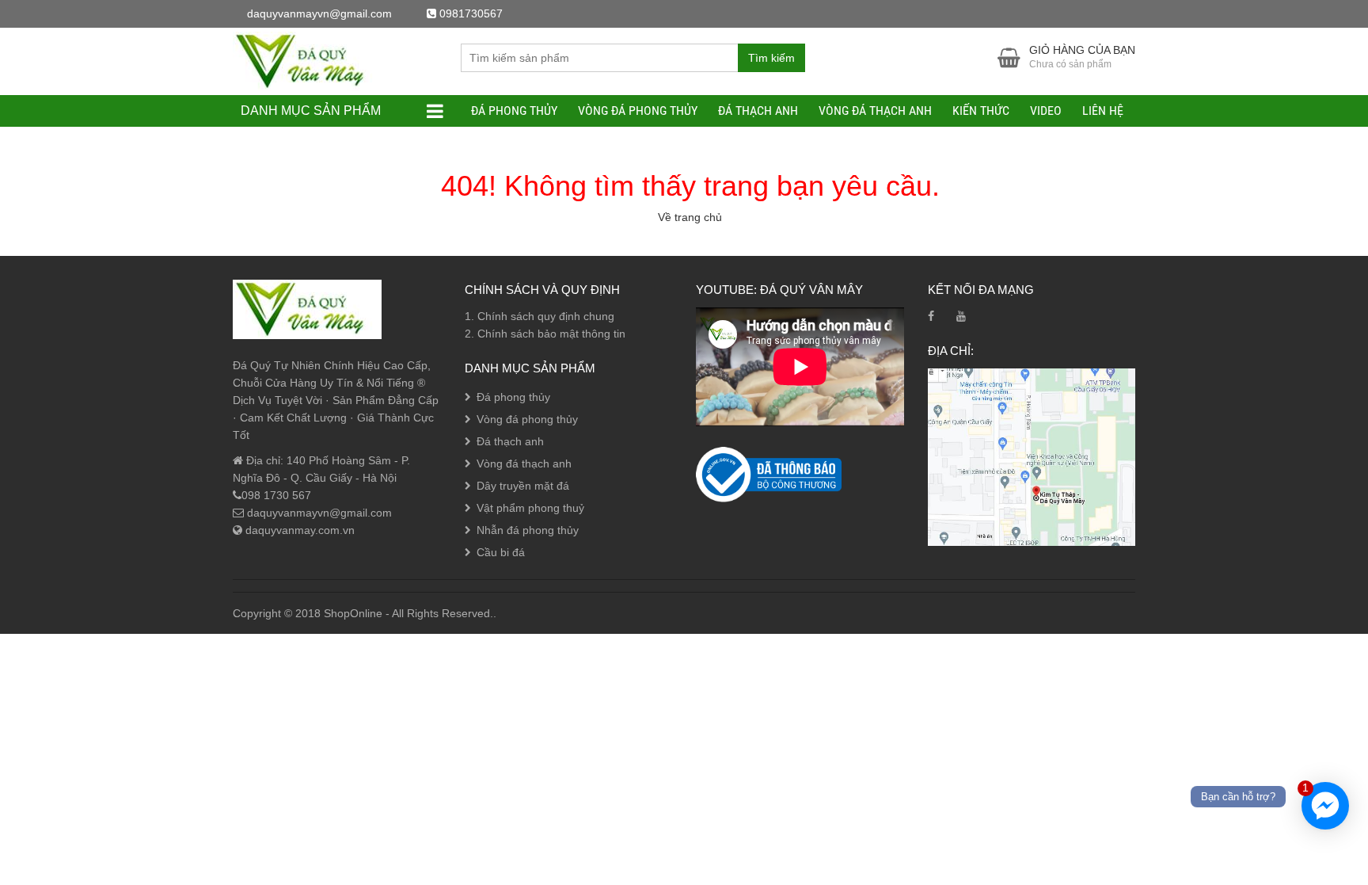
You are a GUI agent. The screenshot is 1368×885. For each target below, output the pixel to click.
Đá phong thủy (514, 110)
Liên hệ (1102, 110)
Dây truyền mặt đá (523, 485)
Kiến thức (980, 110)
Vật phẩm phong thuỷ (530, 508)
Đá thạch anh (758, 110)
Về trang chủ (690, 217)
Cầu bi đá (501, 552)
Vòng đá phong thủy (637, 110)
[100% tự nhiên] (307, 60)
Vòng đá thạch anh (875, 110)
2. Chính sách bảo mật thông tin (545, 333)
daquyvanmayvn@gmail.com (318, 512)
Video (1046, 110)
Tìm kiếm (771, 57)
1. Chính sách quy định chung (539, 316)
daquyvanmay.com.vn (298, 530)
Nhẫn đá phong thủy (528, 530)
